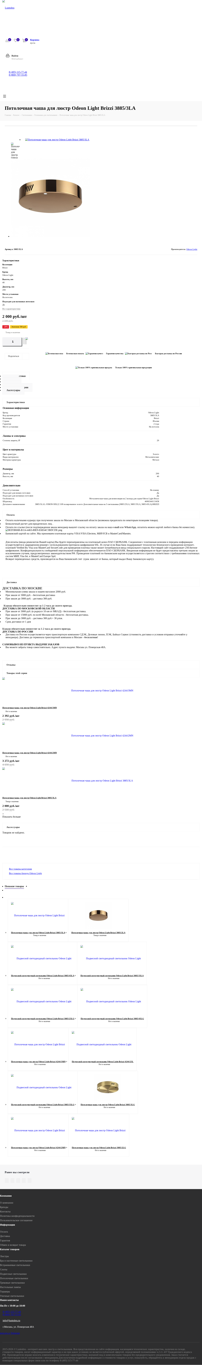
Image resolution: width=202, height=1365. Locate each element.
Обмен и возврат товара (13, 1245)
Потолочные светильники (14, 1278)
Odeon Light (191, 249)
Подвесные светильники (13, 1274)
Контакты (5, 1211)
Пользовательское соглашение (16, 1220)
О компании (6, 1202)
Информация (7, 1224)
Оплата (4, 1231)
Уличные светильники (12, 1296)
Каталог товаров (9, 1249)
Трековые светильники (12, 1282)
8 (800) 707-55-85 (18, 75)
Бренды (4, 1207)
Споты (3, 1269)
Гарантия (5, 1240)
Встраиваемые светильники (15, 1265)
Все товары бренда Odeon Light (25, 873)
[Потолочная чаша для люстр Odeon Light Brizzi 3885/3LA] (57, 139)
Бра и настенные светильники (16, 1260)
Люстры (4, 1256)
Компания (6, 1195)
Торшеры (5, 1291)
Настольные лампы (10, 1287)
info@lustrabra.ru (11, 1320)
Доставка (5, 1236)
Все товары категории (20, 869)
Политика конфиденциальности (17, 1216)
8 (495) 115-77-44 (18, 72)
